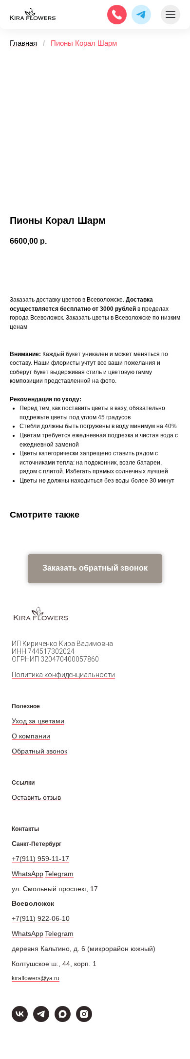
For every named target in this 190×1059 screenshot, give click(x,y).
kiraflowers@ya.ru (35, 978)
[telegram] (41, 1019)
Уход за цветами (38, 721)
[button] (95, 568)
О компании (31, 736)
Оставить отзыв (36, 797)
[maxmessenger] (63, 1019)
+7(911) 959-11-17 (40, 858)
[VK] (20, 1019)
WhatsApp (27, 874)
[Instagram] (84, 1019)
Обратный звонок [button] (39, 751)
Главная (23, 43)
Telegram (59, 874)
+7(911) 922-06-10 (41, 918)
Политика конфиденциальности (63, 675)
